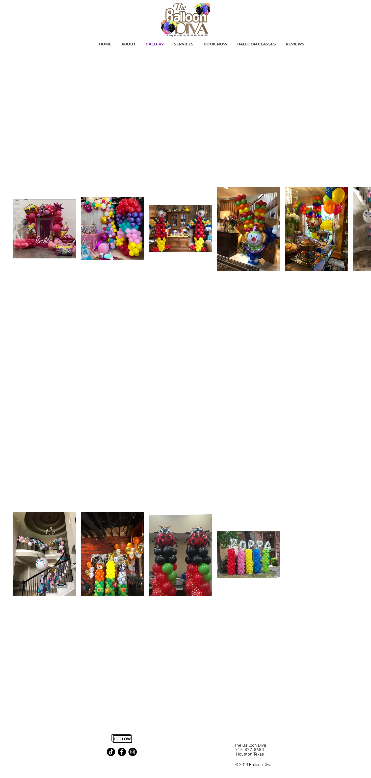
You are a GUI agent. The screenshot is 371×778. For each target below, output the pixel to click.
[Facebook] (122, 752)
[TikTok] (111, 752)
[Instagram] (132, 752)
